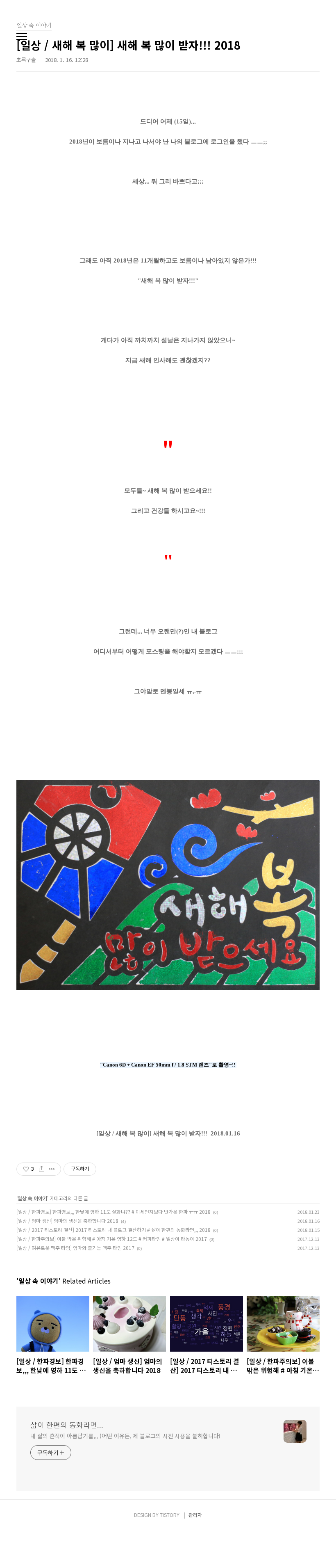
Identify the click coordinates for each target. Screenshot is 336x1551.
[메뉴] (22, 37)
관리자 (195, 1514)
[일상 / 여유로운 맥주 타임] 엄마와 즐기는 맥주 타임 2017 (75, 1247)
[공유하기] (41, 1169)
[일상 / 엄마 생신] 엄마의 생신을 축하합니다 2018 (67, 1220)
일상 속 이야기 (32, 1198)
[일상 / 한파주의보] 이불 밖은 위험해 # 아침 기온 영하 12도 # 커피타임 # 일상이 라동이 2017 (111, 1238)
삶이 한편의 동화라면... (66, 1425)
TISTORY (169, 1514)
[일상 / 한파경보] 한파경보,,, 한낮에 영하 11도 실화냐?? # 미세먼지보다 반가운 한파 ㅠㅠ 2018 (113, 1211)
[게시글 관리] (52, 1169)
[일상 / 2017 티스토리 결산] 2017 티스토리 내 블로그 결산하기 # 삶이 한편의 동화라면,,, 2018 (113, 1229)
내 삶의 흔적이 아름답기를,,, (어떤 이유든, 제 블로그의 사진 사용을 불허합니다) (125, 1436)
